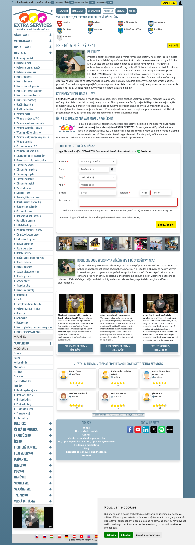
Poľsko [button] (19, 471)
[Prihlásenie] (180, 3)
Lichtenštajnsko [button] (25, 447)
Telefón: (124, 192)
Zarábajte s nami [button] (168, 3)
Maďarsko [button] (21, 459)
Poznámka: (65, 200)
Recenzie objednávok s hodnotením (86, 451)
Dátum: (63, 169)
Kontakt (86, 455)
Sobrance (18, 376)
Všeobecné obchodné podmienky (86, 438)
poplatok (146, 210)
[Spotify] (161, 429)
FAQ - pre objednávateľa (71, 441)
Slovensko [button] (21, 343)
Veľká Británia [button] (24, 501)
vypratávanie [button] (23, 41)
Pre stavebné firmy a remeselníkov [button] (160, 348)
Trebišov (18, 385)
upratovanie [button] (23, 47)
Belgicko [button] (20, 423)
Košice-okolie (20, 362)
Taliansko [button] (21, 495)
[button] (62, 11)
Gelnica (17, 353)
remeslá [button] (20, 53)
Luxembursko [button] (23, 453)
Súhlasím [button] (111, 535)
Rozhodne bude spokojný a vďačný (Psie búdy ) (116, 260)
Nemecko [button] (20, 465)
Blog (86, 448)
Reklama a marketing (86, 445)
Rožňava (18, 372)
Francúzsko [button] (22, 435)
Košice (17, 358)
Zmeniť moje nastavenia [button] (148, 535)
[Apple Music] (169, 429)
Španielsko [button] (22, 483)
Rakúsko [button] (20, 477)
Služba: (62, 161)
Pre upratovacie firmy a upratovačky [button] (118, 348)
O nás (86, 427)
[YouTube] (137, 429)
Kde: (61, 184)
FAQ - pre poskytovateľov (101, 441)
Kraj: (61, 177)
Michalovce (19, 367)
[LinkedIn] (145, 429)
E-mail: (62, 192)
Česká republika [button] (26, 429)
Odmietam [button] (126, 535)
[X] (153, 429)
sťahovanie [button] (22, 35)
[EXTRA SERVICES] (33, 18)
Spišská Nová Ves (22, 381)
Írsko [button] (18, 441)
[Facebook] (129, 429)
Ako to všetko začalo (86, 431)
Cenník (86, 434)
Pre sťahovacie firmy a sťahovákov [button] (76, 348)
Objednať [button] (173, 45)
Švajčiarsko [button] (23, 489)
